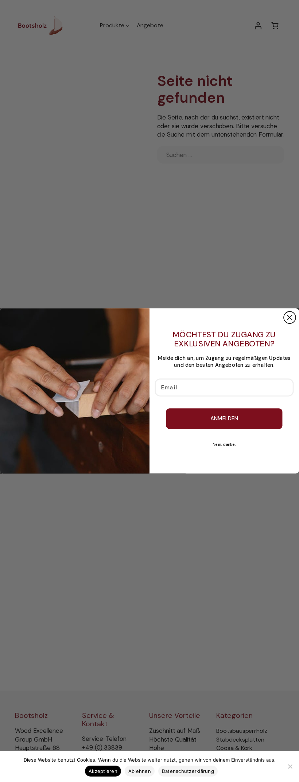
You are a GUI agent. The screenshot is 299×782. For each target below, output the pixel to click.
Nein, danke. (224, 445)
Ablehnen (139, 771)
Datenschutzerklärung (188, 771)
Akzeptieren (103, 771)
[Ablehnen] (290, 766)
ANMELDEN (224, 418)
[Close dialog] (290, 318)
